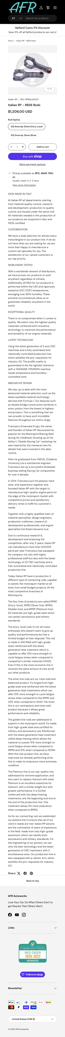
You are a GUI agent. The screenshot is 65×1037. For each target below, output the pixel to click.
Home (10, 41)
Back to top (32, 880)
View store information (24, 185)
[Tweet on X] (19, 873)
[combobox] (32, 18)
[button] (48, 7)
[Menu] (55, 7)
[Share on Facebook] (25, 873)
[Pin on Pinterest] (31, 873)
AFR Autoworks (22, 1029)
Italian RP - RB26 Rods (26, 41)
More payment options (32, 164)
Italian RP (12, 99)
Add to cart (43, 146)
